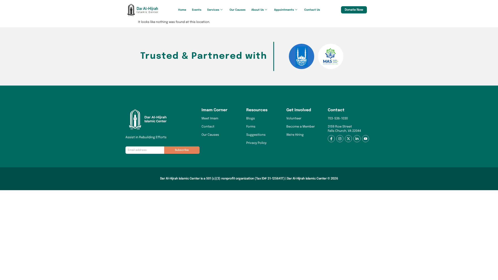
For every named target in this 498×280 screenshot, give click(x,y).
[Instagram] (339, 138)
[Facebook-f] (331, 138)
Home (182, 10)
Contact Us (312, 10)
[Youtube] (365, 138)
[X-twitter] (348, 138)
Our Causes (237, 10)
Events (196, 10)
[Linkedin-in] (356, 138)
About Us (257, 10)
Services (213, 10)
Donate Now (354, 9)
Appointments (284, 10)
